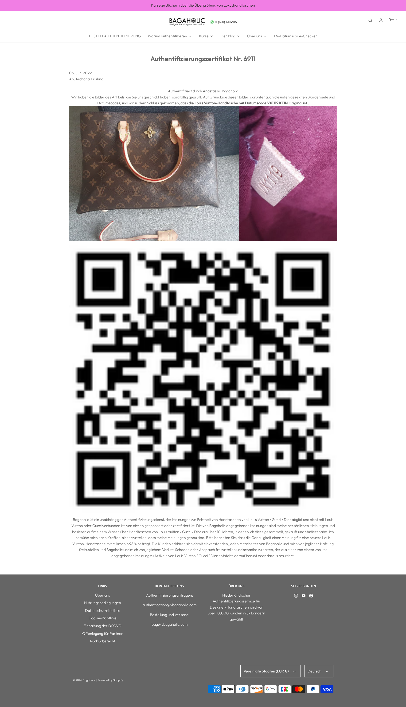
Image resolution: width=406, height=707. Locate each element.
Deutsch (315, 671)
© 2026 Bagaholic (84, 680)
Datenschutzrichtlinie (102, 610)
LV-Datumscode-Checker (295, 36)
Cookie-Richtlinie (103, 618)
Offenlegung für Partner (102, 633)
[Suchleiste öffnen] (370, 20)
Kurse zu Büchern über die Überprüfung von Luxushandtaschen (203, 5)
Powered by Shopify (110, 680)
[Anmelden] (381, 20)
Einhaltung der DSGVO (102, 625)
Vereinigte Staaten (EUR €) (266, 671)
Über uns (102, 595)
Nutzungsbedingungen (102, 602)
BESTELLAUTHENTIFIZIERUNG (115, 36)
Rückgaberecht (102, 641)
